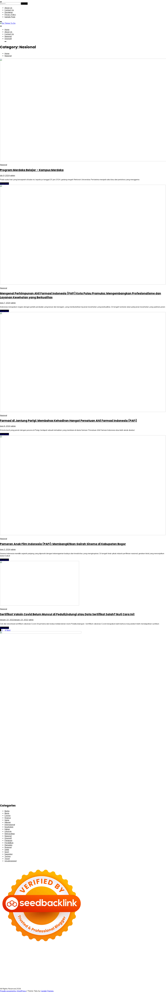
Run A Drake (22, 969)
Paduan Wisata (95, 975)
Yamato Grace (42, 955)
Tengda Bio (78, 962)
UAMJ (113, 966)
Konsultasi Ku (49, 982)
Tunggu (74, 980)
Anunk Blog (10, 950)
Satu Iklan (63, 975)
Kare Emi (119, 962)
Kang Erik (60, 971)
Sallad (54, 959)
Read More (4, 183)
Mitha (123, 955)
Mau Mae (68, 971)
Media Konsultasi (129, 982)
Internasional (10, 824)
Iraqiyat (12, 964)
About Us (8, 8)
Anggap (34, 980)
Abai (33, 978)
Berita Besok (33, 975)
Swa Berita (72, 955)
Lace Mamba (86, 950)
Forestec (57, 969)
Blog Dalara (146, 953)
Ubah (68, 980)
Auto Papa (114, 953)
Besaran (129, 980)
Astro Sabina (135, 953)
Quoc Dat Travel (89, 953)
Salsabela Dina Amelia (130, 973)
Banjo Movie (32, 969)
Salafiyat (15, 955)
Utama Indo (55, 957)
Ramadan (8, 845)
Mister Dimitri (71, 959)
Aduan (2, 980)
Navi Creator (117, 971)
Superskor (9, 854)
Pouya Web (139, 962)
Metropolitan (10, 833)
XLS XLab (121, 966)
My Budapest (10, 969)
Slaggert (24, 957)
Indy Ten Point (14, 966)
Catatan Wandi (41, 973)
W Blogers (32, 955)
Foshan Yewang (148, 950)
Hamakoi (93, 957)
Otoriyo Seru (66, 966)
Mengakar (21, 980)
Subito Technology (112, 950)
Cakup (163, 978)
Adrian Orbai (21, 962)
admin (12, 175)
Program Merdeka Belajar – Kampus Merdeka (32, 170)
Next (8, 630)
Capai (56, 980)
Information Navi (156, 969)
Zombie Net (4, 959)
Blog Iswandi (78, 973)
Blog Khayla (88, 973)
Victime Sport (48, 966)
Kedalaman (137, 980)
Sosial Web (43, 975)
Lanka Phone (58, 950)
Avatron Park (124, 953)
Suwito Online (106, 971)
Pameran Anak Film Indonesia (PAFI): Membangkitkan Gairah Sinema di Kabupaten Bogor (63, 544)
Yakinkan (160, 980)
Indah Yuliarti (138, 975)
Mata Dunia (36, 971)
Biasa (133, 978)
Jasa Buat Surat (103, 957)
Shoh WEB (155, 957)
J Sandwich (92, 969)
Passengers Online (74, 953)
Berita (7, 811)
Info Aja (147, 975)
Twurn (153, 953)
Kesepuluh (24, 982)
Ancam (60, 978)
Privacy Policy (10, 14)
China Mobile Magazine (115, 959)
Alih (41, 978)
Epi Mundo (161, 953)
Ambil (45, 978)
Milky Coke (75, 966)
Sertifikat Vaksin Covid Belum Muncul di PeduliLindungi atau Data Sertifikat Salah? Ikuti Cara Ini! (67, 614)
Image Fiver (42, 950)
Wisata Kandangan (101, 973)
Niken (98, 971)
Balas (90, 978)
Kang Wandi (53, 973)
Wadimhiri (55, 953)
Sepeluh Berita (116, 982)
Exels (144, 959)
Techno (8, 856)
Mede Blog (149, 962)
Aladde (17, 957)
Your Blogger (53, 975)
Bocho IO (41, 969)
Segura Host (68, 962)
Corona (7, 815)
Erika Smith (30, 962)
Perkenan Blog (83, 982)
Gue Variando (94, 966)
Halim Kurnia (119, 975)
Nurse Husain (139, 957)
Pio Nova (19, 964)
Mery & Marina (38, 959)
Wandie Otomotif (65, 973)
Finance (8, 818)
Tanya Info (140, 982)
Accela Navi (24, 953)
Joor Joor (50, 964)
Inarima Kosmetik (155, 964)
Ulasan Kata (87, 980)
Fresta (155, 955)
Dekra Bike (90, 964)
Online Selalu (83, 975)
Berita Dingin (71, 982)
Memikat (145, 980)
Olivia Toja (81, 955)
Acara (16, 978)
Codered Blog (159, 962)
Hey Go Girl (75, 950)
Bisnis (7, 813)
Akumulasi (52, 978)
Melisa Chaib (91, 955)
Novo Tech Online (17, 959)
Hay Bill (65, 969)
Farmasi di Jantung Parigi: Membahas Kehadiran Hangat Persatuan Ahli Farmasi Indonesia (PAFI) (68, 420)
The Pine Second (43, 962)
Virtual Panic (128, 957)
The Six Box (26, 966)
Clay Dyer (50, 969)
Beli (101, 978)
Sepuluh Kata (60, 982)
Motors (3, 950)
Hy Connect (77, 957)
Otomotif (8, 38)
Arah (76, 978)
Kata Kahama (5, 955)
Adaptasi (23, 978)
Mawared (126, 964)
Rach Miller (130, 959)
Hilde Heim (45, 953)
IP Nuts (57, 966)
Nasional (8, 36)
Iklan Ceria (23, 955)
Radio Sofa (127, 971)
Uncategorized (10, 861)
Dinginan (112, 980)
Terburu (145, 978)
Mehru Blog (63, 955)
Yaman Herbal (130, 966)
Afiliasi (10, 978)
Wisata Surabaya (15, 971)
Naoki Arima (83, 969)
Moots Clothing (116, 957)
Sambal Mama (44, 957)
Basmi (85, 978)
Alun (37, 978)
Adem (14, 980)
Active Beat (141, 966)
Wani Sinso (9, 957)
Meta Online (107, 955)
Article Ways (80, 964)
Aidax (69, 957)
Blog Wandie (115, 973)
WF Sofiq (61, 959)
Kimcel (50, 950)
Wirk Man (83, 971)
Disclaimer (9, 12)
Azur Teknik (21, 950)
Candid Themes (47, 991)
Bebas (120, 978)
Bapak (106, 980)
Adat (29, 978)
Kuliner (7, 829)
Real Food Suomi (115, 964)
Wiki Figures (125, 950)
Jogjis (141, 955)
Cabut (151, 978)
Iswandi (7, 973)
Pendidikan (9, 843)
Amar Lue (111, 962)
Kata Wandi (30, 973)
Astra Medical (36, 966)
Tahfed (76, 971)
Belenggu (127, 978)
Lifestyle (8, 831)
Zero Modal (4, 953)
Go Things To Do (131, 969)
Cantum (157, 978)
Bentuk (139, 978)
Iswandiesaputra (146, 971)
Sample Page (10, 17)
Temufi (96, 962)
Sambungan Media (36, 982)
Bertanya (4, 978)
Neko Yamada (136, 950)
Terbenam (113, 978)
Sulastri (148, 957)
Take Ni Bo (14, 953)
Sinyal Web (12, 975)
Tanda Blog (105, 982)
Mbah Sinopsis (132, 955)
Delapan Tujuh (31, 950)
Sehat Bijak (155, 975)
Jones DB (4, 971)
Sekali (8, 982)
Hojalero (28, 959)
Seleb (7, 849)
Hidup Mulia (101, 959)
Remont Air (73, 969)
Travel (7, 858)
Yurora (99, 955)
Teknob (45, 971)
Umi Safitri (129, 975)
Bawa (105, 978)
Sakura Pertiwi (108, 975)
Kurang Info (143, 973)
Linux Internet (103, 969)
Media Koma (22, 975)
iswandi (136, 971)
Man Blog (91, 971)
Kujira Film (103, 962)
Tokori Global (152, 966)
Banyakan (121, 980)
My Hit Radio (33, 957)
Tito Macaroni (143, 969)
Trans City (52, 971)
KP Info (64, 957)
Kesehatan (9, 827)
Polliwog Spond (98, 950)
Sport (7, 852)
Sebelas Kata (72, 975)
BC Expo (71, 964)
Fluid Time (4, 964)
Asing (71, 978)
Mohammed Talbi (40, 964)
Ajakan (8, 980)
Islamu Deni (53, 955)
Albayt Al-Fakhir (102, 953)
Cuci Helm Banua (18, 973)
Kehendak (15, 982)
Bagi (80, 978)
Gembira (153, 980)
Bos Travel (27, 971)
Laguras (138, 959)
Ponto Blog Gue (60, 964)
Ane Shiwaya (128, 962)
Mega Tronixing (56, 962)
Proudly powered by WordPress (13, 991)
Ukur (79, 980)
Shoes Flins (27, 964)
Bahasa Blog (95, 982)
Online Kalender (101, 964)
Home (7, 29)
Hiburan (8, 822)
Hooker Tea (88, 962)
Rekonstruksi (82, 959)
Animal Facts (105, 966)
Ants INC (63, 953)
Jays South (147, 955)
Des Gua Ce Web (116, 969)
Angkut (66, 978)
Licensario (4, 966)
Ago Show (92, 959)
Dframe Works (35, 953)
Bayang (96, 978)
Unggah (62, 980)
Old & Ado (85, 966)
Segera (3, 982)
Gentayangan (97, 980)
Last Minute (143, 964)
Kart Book (151, 959)
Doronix (68, 950)
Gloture (158, 959)
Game (7, 820)
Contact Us (9, 10)
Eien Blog (48, 959)
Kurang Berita (154, 973)
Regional (8, 847)
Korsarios (134, 964)
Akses (28, 980)
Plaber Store (161, 950)
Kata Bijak (117, 955)
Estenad (86, 957)
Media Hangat (151, 982)
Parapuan (8, 840)
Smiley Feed (10, 962)
